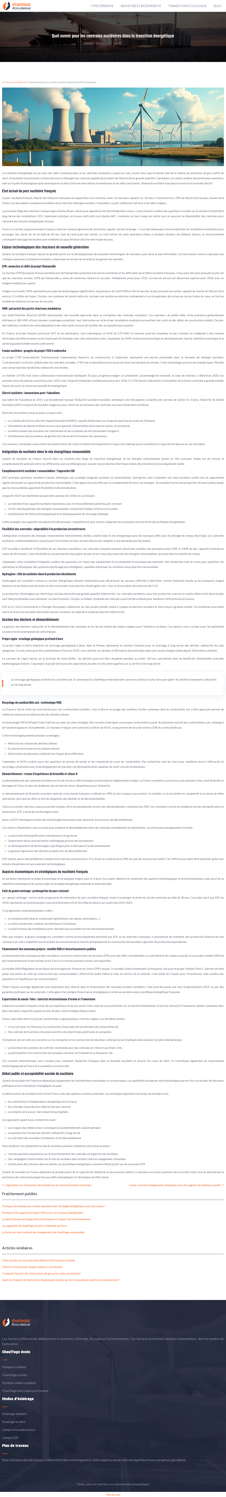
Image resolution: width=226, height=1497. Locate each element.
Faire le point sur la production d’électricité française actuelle (38, 1260)
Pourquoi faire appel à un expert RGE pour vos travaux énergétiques (42, 1212)
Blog (218, 6)
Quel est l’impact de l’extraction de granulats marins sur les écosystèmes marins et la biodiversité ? (61, 1279)
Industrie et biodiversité (141, 6)
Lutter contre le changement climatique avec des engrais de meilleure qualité (175, 1185)
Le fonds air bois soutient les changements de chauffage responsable (43, 1232)
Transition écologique (187, 6)
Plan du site (113, 1494)
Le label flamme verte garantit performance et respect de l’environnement (46, 1219)
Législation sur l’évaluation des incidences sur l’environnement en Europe (48, 1185)
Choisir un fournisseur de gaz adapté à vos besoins (32, 1266)
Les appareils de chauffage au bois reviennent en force (34, 1225)
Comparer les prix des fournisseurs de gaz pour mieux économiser (41, 1273)
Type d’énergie (102, 6)
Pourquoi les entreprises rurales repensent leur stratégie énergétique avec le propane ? (53, 1206)
